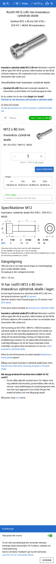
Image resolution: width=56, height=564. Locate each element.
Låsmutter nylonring (22, 366)
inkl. (17, 398)
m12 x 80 (39, 3)
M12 (3, 243)
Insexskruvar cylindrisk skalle (41, 308)
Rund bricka (6, 366)
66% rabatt (6, 302)
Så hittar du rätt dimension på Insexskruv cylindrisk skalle (26, 99)
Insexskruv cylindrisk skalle (26, 3)
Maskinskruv (17, 3)
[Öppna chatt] (47, 3)
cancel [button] (50, 118)
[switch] (50, 535)
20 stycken (31, 296)
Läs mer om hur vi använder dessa (17, 555)
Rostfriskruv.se (9, 3)
